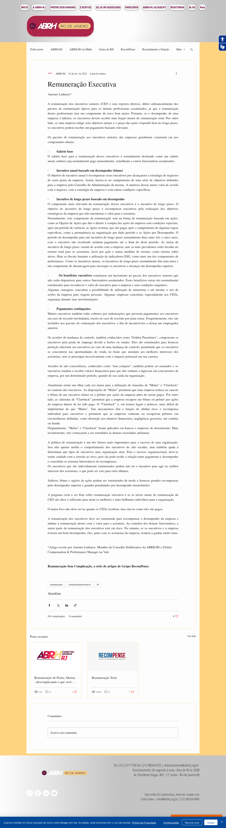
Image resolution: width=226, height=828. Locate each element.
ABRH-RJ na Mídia (80, 49)
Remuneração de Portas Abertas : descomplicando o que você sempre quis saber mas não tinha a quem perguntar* (55, 679)
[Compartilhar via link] (75, 605)
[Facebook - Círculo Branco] (38, 793)
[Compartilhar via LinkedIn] (66, 605)
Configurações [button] (171, 822)
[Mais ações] (176, 73)
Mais (179, 49)
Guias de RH (106, 49)
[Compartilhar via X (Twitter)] (58, 605)
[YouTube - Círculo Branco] (54, 793)
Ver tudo (191, 636)
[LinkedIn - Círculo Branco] (46, 793)
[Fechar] (222, 822)
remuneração (56, 584)
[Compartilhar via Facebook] (49, 605)
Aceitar (211, 822)
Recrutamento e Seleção (155, 49)
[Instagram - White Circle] (29, 793)
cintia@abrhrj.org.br (167, 799)
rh (98, 584)
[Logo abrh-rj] (55, 657)
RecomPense (128, 49)
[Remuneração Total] (113, 657)
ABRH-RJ (56, 49)
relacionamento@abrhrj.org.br (181, 765)
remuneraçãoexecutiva (80, 584)
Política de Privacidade (144, 822)
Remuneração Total (104, 677)
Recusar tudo (192, 822)
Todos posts (36, 49)
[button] (39, 7)
